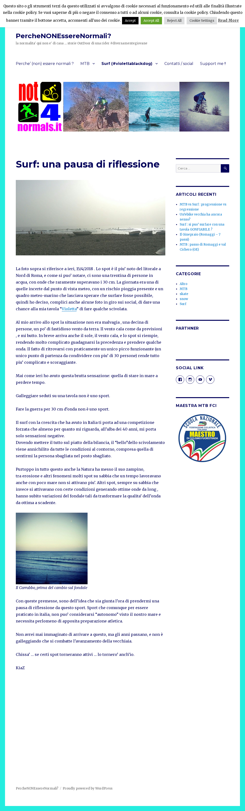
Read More (228, 20)
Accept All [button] (151, 21)
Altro (183, 284)
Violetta (69, 308)
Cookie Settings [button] (201, 21)
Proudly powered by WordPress (87, 788)
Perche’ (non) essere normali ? (45, 63)
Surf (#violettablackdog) (126, 63)
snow (184, 299)
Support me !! (213, 63)
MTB (84, 63)
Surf (183, 304)
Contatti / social (178, 63)
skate (184, 294)
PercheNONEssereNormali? (63, 36)
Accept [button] (130, 21)
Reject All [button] (174, 21)
